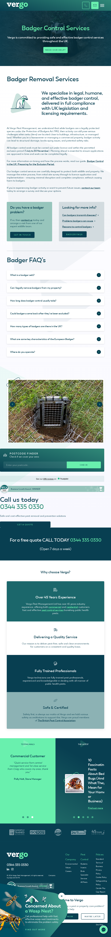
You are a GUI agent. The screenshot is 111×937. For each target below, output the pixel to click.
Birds (83, 871)
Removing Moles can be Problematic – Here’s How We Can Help (97, 781)
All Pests (84, 882)
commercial (55, 607)
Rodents (84, 864)
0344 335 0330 (22, 506)
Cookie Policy (101, 877)
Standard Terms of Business (100, 862)
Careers (68, 871)
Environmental (71, 864)
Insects (83, 867)
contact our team (90, 187)
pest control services (52, 610)
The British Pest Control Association (57, 720)
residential (72, 607)
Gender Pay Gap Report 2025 (100, 892)
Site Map (99, 924)
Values (68, 867)
